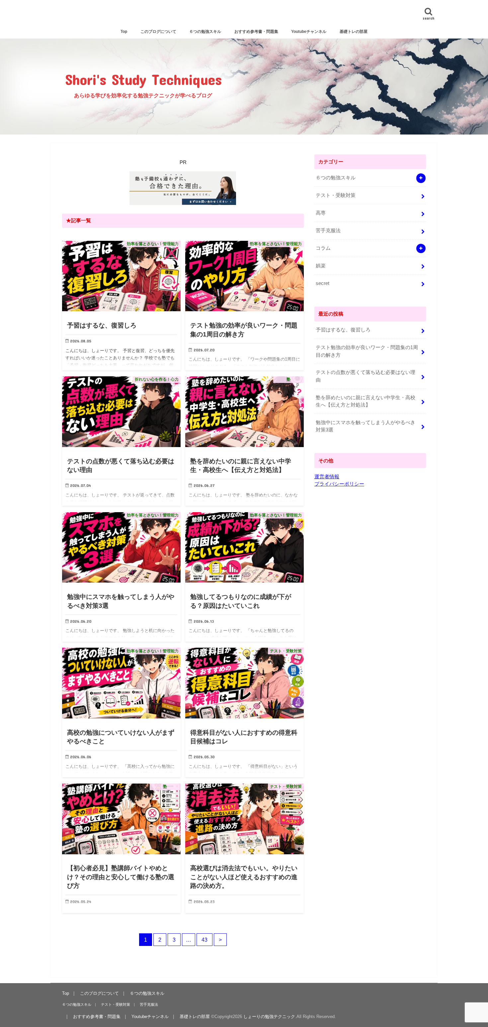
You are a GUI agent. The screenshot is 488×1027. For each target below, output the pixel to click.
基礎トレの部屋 (353, 31)
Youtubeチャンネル (308, 31)
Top (124, 31)
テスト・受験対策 (336, 195)
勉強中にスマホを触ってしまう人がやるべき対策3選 (365, 426)
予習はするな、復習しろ (343, 329)
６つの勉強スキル (205, 31)
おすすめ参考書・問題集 (256, 31)
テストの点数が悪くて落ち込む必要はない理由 (365, 376)
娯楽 (321, 265)
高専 (321, 213)
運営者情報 (326, 476)
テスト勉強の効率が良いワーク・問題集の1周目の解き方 (367, 351)
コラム (323, 248)
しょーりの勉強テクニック (244, 15)
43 (204, 940)
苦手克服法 (328, 230)
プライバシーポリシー (339, 484)
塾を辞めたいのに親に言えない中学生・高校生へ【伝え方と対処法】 (365, 401)
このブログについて (158, 31)
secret (322, 283)
